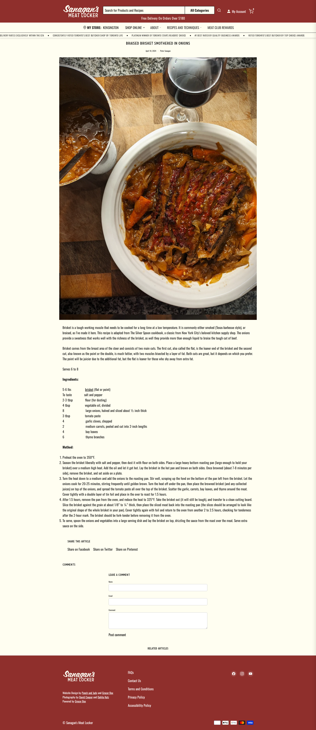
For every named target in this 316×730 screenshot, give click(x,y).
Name (111, 581)
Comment (112, 610)
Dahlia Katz (103, 697)
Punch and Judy (89, 693)
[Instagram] (242, 674)
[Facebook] (234, 674)
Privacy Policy (136, 697)
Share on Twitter (103, 549)
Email (111, 595)
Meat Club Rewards (221, 27)
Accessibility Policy (139, 705)
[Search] (219, 10)
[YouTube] (250, 674)
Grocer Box (107, 693)
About (154, 27)
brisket (89, 389)
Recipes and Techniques (183, 27)
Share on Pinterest (127, 549)
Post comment (117, 634)
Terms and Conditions (141, 688)
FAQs (131, 672)
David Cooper (86, 697)
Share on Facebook (78, 549)
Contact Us (134, 680)
